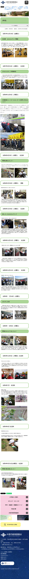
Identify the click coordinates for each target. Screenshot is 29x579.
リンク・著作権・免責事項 (6, 551)
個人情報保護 (3, 553)
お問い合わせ (3, 558)
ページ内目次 (14, 25)
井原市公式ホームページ (7, 563)
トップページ (7, 6)
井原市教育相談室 (14, 513)
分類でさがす (14, 6)
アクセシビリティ (4, 555)
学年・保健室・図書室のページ (13, 505)
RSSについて (3, 557)
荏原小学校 (20, 7)
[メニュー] (26, 2)
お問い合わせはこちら (7, 544)
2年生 (15, 9)
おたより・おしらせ (13, 501)
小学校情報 (21, 6)
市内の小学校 (11, 7)
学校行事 (13, 509)
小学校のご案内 (13, 497)
